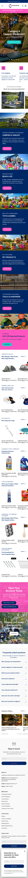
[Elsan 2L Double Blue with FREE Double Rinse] (9, 463)
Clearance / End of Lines (7, 808)
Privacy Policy (5, 821)
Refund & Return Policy (7, 825)
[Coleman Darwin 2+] (9, 369)
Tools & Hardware (6, 806)
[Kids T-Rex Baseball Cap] (9, 400)
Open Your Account (9, 602)
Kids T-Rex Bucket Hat (23, 410)
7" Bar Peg (20, 574)
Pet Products (5, 801)
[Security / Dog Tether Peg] (9, 431)
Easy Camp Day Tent (22, 378)
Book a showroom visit (10, 606)
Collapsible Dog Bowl (22, 440)
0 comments (19, 733)
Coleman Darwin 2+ (6, 378)
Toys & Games (5, 799)
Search (3, 816)
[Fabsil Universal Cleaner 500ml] (9, 496)
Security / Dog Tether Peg (7, 440)
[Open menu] (2, 5)
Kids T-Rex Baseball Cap (7, 410)
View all (23, 356)
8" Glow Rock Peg (6, 574)
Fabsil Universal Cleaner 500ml (9, 505)
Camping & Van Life (6, 794)
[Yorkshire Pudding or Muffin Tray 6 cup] (9, 530)
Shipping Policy (5, 823)
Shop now (7, 148)
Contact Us (4, 828)
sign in (7, 380)
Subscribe (14, 866)
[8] (9, 564)
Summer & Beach (6, 796)
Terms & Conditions (6, 818)
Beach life (14, 41)
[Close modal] (24, 851)
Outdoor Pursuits (6, 803)
